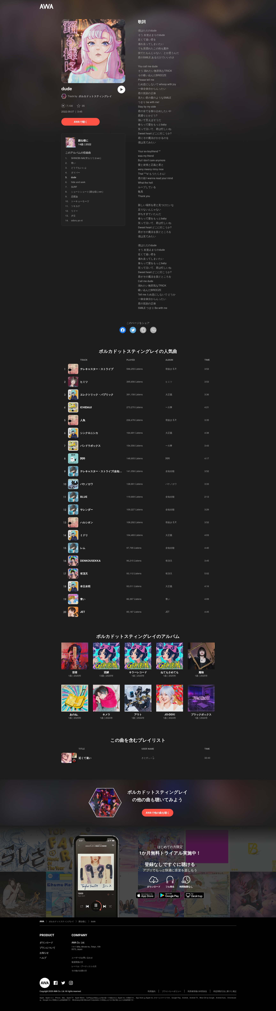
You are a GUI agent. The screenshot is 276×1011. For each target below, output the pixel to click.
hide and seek (78, 182)
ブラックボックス (201, 714)
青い (73, 162)
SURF (74, 186)
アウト (138, 714)
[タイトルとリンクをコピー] (143, 330)
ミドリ (84, 535)
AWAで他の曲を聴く (157, 812)
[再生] (121, 89)
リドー (74, 210)
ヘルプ (43, 957)
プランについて (47, 947)
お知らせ (44, 952)
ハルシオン (86, 522)
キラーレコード (138, 672)
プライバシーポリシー (171, 991)
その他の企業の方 (79, 970)
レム (82, 548)
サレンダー (86, 509)
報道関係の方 (77, 962)
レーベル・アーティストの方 (84, 966)
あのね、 (75, 714)
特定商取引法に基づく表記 (224, 991)
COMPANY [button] (79, 935)
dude (93, 921)
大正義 (168, 394)
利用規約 (151, 991)
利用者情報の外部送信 (197, 991)
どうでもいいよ (79, 167)
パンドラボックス (90, 445)
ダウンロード (46, 942)
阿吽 (82, 458)
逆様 (74, 672)
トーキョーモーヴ (80, 201)
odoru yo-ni (77, 220)
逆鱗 (106, 672)
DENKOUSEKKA (90, 560)
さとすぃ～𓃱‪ (148, 757)
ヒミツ (84, 381)
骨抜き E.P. (171, 368)
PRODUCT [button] (47, 935)
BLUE (83, 497)
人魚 (82, 420)
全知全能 (169, 471)
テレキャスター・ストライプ (96, 369)
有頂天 (168, 560)
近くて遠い (85, 758)
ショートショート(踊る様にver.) (87, 191)
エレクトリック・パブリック (96, 394)
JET (82, 612)
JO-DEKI (170, 714)
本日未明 (85, 586)
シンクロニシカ (89, 433)
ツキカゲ (75, 206)
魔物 (201, 672)
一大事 (168, 407)
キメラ (106, 714)
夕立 (73, 215)
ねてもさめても (170, 672)
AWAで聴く (80, 122)
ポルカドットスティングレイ (95, 96)
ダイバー (75, 172)
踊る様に (83, 140)
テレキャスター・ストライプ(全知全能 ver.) (105, 471)
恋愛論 (74, 196)
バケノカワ (86, 484)
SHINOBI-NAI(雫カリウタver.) (86, 158)
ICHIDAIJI (86, 407)
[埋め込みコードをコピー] (153, 330)
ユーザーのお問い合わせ (82, 957)
